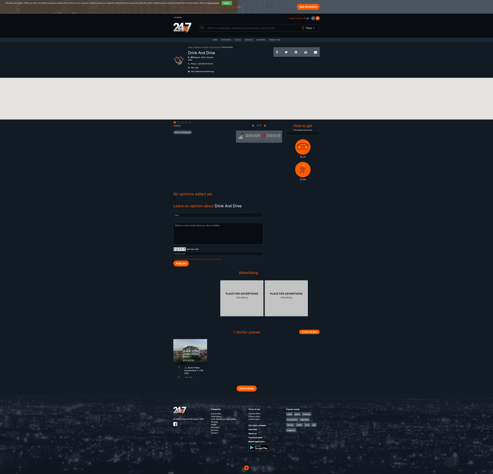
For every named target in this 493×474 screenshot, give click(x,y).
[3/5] (182, 122)
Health (213, 424)
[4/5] (186, 122)
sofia (307, 424)
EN (318, 18)
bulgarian (291, 430)
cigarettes (304, 419)
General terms (254, 413)
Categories (197, 47)
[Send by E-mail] (315, 52)
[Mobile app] (258, 447)
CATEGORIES (226, 40)
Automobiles (216, 413)
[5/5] (190, 122)
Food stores (216, 416)
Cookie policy (254, 419)
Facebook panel (255, 437)
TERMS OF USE (274, 40)
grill (313, 424)
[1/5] (174, 122)
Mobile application (256, 441)
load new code (192, 249)
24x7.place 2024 (196, 419)
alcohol (290, 424)
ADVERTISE (261, 40)
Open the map (310, 332)
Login (307, 18)
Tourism (214, 432)
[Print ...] (305, 52)
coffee (299, 424)
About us (252, 433)
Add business (308, 6)
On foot (303, 179)
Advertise (252, 429)
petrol (297, 414)
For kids (214, 421)
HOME (215, 40)
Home (190, 47)
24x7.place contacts (257, 425)
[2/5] (178, 122)
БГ (313, 18)
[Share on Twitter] (286, 52)
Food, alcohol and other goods (223, 419)
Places (238, 40)
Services (249, 40)
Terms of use (254, 409)
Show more (246, 388)
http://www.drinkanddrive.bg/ (202, 71)
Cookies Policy (213, 3)
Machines (215, 427)
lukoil (289, 414)
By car (303, 156)
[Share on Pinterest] (296, 52)
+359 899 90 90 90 (205, 63)
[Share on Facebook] (277, 52)
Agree (226, 3)
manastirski (292, 419)
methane (306, 414)
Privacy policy (254, 416)
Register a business (296, 18)
